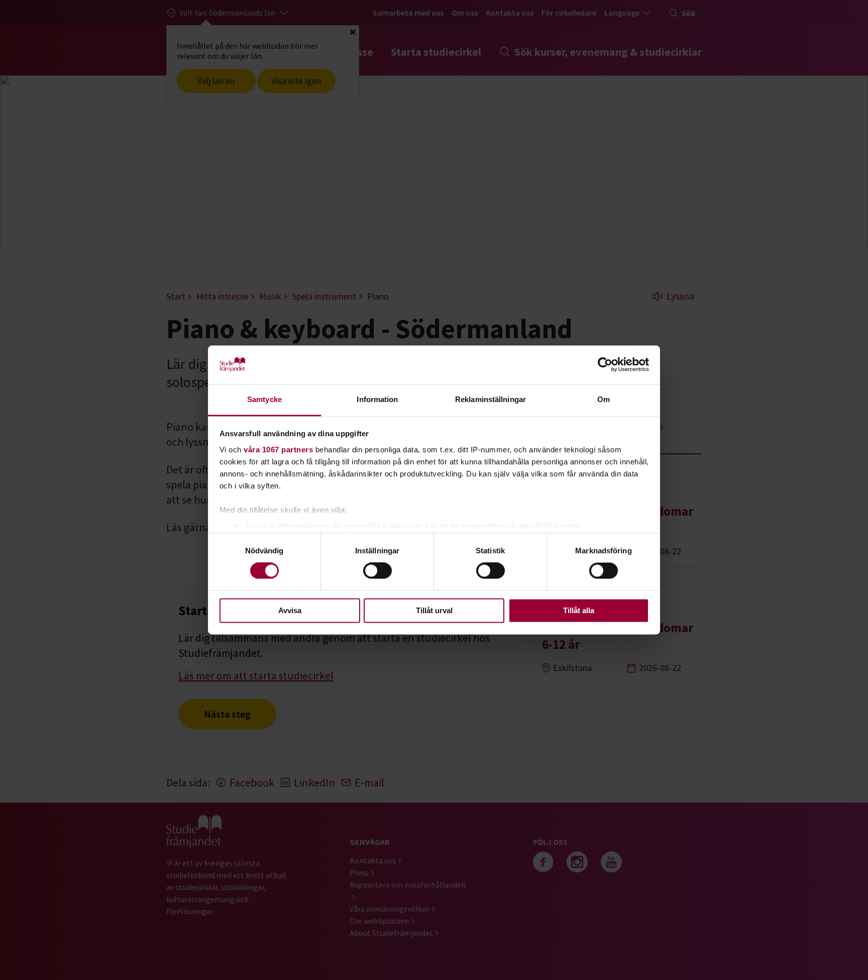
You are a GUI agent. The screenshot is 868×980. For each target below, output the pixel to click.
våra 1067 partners (278, 449)
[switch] (377, 571)
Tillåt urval (434, 610)
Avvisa (289, 610)
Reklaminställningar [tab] (490, 399)
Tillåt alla (578, 610)
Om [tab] (603, 399)
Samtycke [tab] (264, 399)
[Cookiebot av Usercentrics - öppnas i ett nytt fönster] (605, 364)
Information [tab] (377, 399)
